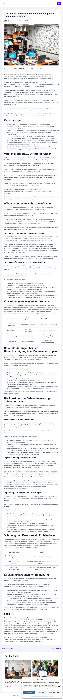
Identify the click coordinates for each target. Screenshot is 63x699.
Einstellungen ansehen (54, 692)
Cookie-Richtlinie (34, 696)
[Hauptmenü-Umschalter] (59, 3)
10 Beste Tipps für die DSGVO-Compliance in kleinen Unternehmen (17, 682)
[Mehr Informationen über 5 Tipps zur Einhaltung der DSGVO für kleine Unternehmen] (45, 669)
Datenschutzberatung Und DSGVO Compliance (16, 685)
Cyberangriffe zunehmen (16, 376)
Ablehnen (41, 692)
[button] (60, 679)
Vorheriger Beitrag (7, 648)
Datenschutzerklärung (43, 696)
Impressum (51, 696)
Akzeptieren (29, 692)
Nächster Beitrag (56, 648)
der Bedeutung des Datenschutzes (23, 223)
